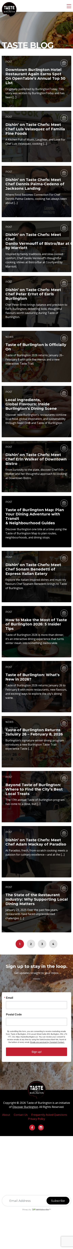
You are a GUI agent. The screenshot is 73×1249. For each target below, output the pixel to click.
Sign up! (37, 1052)
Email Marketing (32, 1213)
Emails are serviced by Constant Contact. (47, 1042)
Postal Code (14, 1014)
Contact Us (21, 1115)
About (6, 1115)
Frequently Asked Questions (49, 1115)
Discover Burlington (25, 1107)
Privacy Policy (36, 1119)
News (9, 336)
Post (8, 61)
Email (9, 997)
